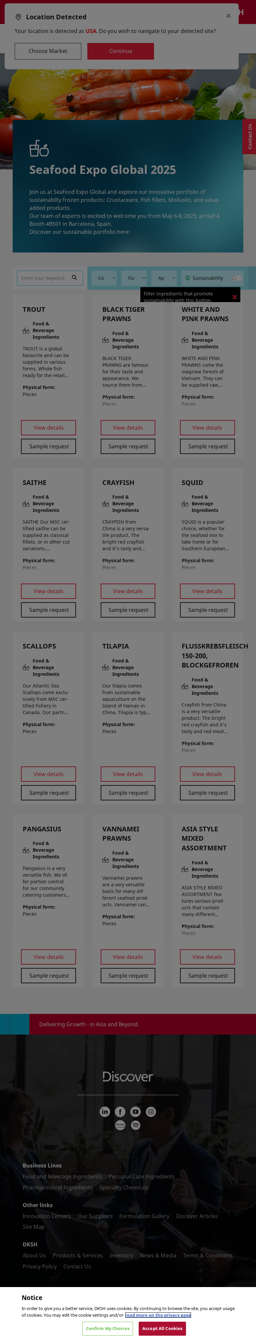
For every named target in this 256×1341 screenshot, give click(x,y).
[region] (128, 1314)
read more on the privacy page (158, 1315)
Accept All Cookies (162, 1328)
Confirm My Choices (107, 1328)
